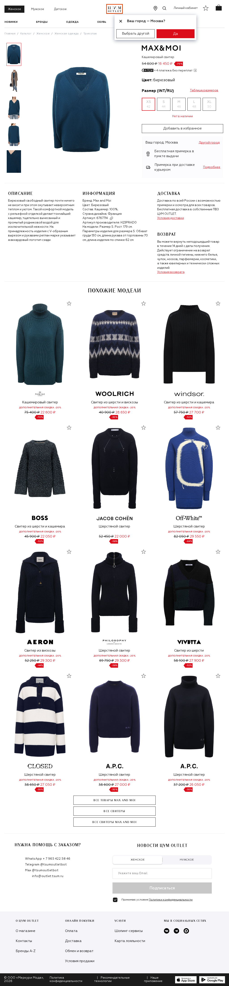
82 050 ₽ (181, 536)
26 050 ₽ (196, 784)
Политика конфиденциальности (66, 979)
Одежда (72, 22)
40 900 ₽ (106, 412)
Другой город (209, 142)
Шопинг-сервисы (128, 931)
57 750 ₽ (181, 412)
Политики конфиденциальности (171, 899)
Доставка (73, 941)
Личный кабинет (186, 8)
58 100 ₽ (181, 660)
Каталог (26, 33)
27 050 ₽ (47, 784)
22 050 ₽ (47, 536)
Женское (14, 9)
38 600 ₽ (106, 784)
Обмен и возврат (79, 951)
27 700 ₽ (196, 412)
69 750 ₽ (106, 660)
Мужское (37, 9)
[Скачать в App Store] (186, 979)
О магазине (25, 931)
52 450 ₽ (106, 536)
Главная (9, 33)
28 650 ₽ (122, 412)
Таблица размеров (204, 90)
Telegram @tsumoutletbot (46, 864)
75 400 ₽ (32, 412)
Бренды (41, 22)
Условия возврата (170, 272)
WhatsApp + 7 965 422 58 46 (47, 858)
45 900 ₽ (32, 536)
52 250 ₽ (32, 660)
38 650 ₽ (32, 784)
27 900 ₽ (196, 660)
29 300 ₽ (47, 660)
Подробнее (211, 167)
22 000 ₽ (122, 536)
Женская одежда (67, 33)
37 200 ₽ (181, 784)
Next (26, 109)
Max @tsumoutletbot (41, 870)
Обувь (101, 22)
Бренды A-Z (26, 951)
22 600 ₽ (47, 412)
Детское (60, 9)
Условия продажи (79, 961)
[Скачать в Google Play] (212, 979)
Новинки (10, 22)
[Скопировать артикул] (111, 218)
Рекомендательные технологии (112, 979)
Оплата (71, 931)
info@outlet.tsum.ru (48, 876)
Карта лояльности (129, 941)
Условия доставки (170, 218)
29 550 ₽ (197, 536)
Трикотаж (90, 33)
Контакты (24, 941)
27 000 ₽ (122, 784)
